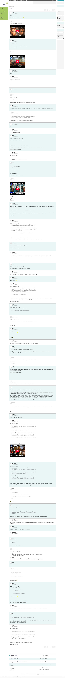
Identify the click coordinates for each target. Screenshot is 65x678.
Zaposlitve (2, 14)
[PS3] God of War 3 (14, 666)
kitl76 (13, 88)
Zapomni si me (60, 11)
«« (45, 10)
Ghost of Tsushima (13, 658)
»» (54, 10)
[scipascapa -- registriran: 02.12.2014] (11, 71)
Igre (13, 659)
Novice (2, 7)
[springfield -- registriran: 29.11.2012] (11, 464)
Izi (12, 386)
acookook (14, 532)
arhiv (2, 8)
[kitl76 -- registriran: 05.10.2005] (11, 89)
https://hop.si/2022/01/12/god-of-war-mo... (15, 47)
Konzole (14, 668)
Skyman (13, 152)
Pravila (1, 676)
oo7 (13, 12)
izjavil (19, 79)
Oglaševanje (15, 676)
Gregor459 (46, 655)
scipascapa (14, 70)
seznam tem (58, 25)
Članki (1, 13)
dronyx (46, 658)
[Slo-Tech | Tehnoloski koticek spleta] (5, 3)
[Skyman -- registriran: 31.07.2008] (11, 153)
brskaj (2, 15)
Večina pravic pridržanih (6, 676)
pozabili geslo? (59, 18)
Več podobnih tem (11, 670)
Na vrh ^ (63, 676)
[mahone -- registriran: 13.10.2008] (11, 415)
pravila (2, 18)
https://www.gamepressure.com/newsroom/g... (16, 372)
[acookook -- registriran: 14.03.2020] (11, 533)
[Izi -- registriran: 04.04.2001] (11, 387)
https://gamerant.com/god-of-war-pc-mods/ (15, 149)
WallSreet (12, 664)
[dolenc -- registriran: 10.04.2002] (11, 403)
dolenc (13, 402)
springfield (14, 463)
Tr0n (11, 667)
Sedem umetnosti (15, 656)
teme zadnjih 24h (3, 11)
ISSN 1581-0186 (23, 676)
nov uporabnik (59, 17)
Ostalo (1, 17)
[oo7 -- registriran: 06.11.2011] (11, 13)
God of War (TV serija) (14, 655)
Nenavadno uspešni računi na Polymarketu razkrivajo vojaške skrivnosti (20, 0)
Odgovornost (11, 676)
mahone (13, 414)
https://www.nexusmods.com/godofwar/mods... (17, 343)
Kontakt (19, 676)
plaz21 (46, 666)
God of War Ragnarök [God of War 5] (16, 661)
